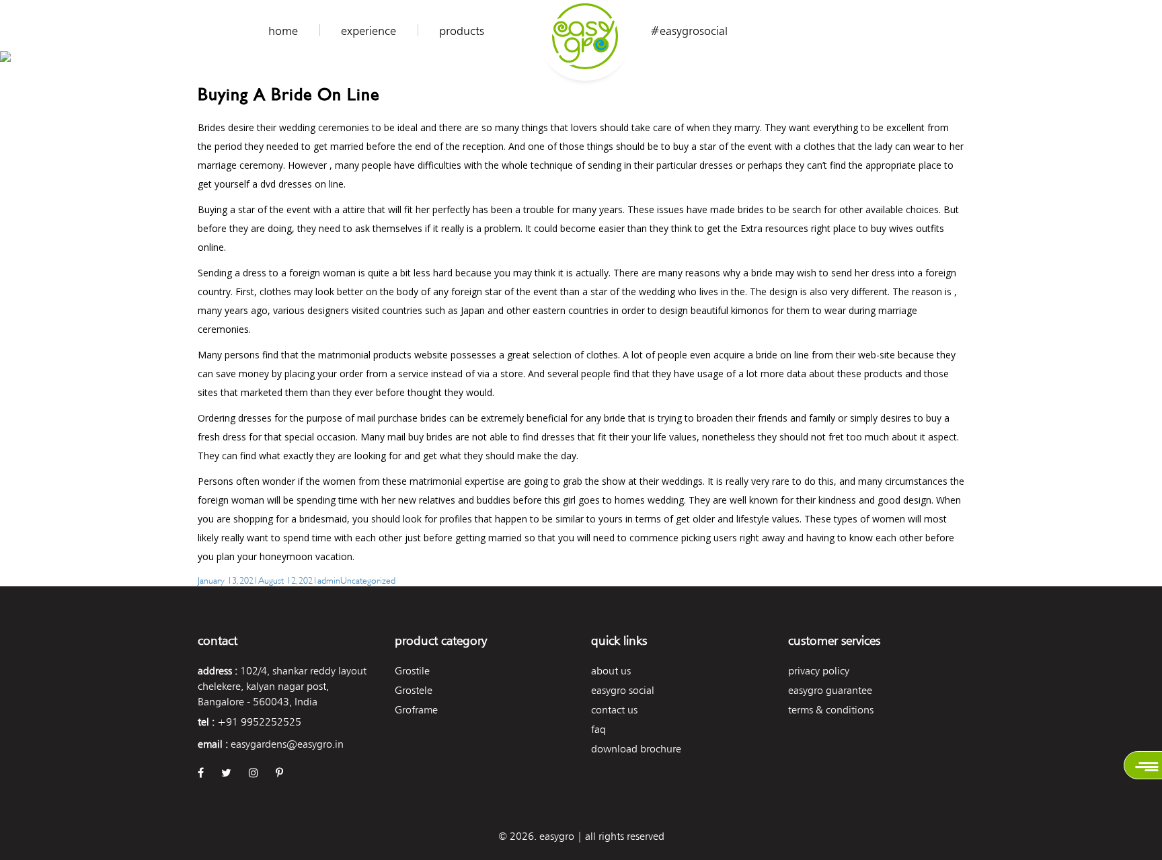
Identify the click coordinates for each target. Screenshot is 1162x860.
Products (461, 31)
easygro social (622, 690)
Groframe (416, 709)
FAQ (598, 729)
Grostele (413, 690)
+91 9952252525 (259, 721)
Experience (368, 31)
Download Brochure (636, 748)
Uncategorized (367, 579)
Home (283, 31)
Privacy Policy (818, 670)
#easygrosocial (689, 31)
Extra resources (774, 228)
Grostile (412, 670)
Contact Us (614, 709)
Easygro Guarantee (830, 690)
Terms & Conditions (831, 709)
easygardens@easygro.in (287, 744)
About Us (611, 670)
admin (328, 579)
